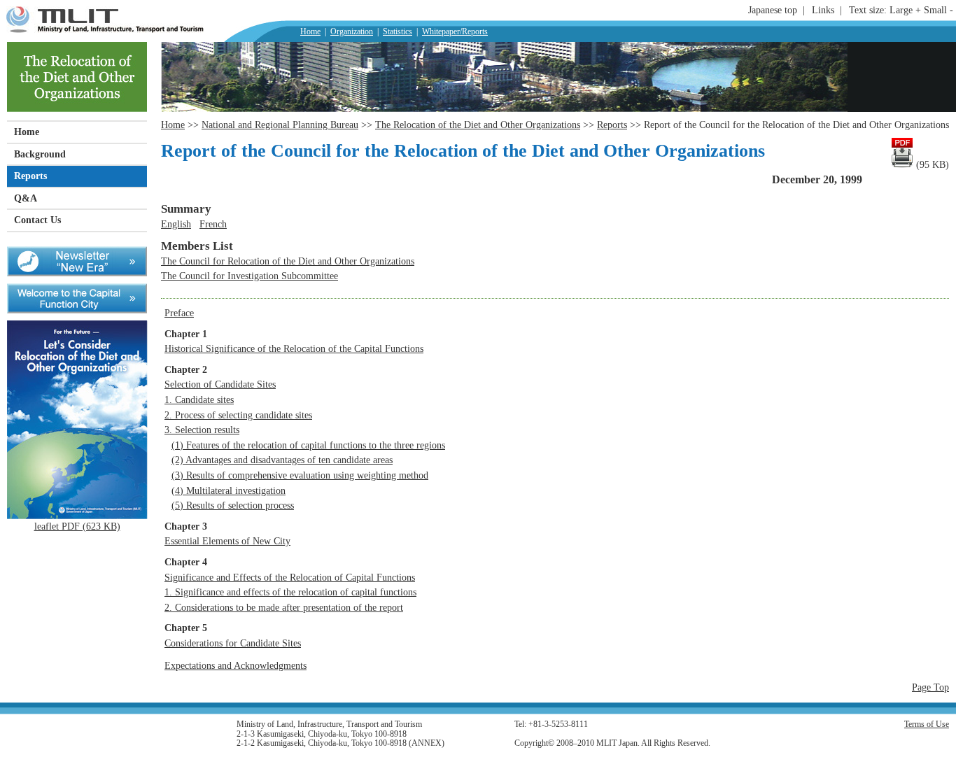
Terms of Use (926, 724)
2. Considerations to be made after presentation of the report (283, 607)
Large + (905, 9)
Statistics (397, 31)
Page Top (930, 687)
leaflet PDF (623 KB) (77, 526)
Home (310, 31)
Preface (179, 312)
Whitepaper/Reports (455, 31)
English (176, 223)
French (213, 223)
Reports (30, 175)
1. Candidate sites (199, 399)
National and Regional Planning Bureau (280, 124)
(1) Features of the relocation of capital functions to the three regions (308, 445)
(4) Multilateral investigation (228, 490)
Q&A (25, 198)
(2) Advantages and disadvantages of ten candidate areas (282, 459)
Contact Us (37, 219)
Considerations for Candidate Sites (232, 643)
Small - (940, 9)
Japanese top (772, 9)
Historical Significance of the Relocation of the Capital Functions (293, 348)
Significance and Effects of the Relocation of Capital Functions (289, 577)
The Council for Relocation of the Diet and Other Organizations (287, 261)
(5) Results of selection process (232, 505)
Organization (351, 31)
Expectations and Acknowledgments (235, 665)
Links (823, 9)
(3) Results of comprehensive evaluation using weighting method (299, 475)
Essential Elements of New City (227, 540)
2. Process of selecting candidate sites (238, 414)
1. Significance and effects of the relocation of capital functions (290, 591)
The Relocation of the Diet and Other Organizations (477, 124)
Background (40, 154)
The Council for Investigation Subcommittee (249, 275)
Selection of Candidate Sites (220, 384)
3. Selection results (201, 429)
